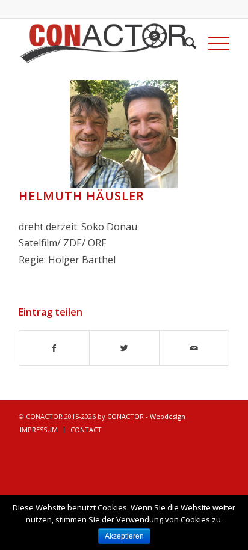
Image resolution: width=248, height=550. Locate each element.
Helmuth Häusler (81, 196)
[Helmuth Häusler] (124, 134)
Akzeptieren (124, 536)
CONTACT (86, 429)
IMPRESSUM (39, 429)
